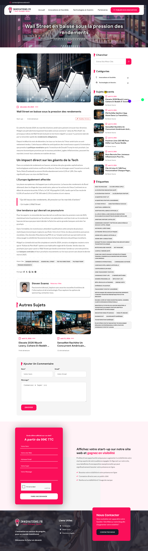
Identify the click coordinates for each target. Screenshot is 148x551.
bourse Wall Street (47, 261)
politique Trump (78, 261)
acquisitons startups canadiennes (106, 200)
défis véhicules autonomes (104, 282)
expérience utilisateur (102, 286)
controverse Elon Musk (103, 268)
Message (25, 380)
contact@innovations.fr (21, 2)
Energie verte (120, 282)
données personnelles (102, 279)
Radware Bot (99, 316)
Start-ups (68, 38)
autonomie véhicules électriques (106, 232)
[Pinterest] (35, 272)
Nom (23, 369)
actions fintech (100, 204)
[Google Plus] (30, 272)
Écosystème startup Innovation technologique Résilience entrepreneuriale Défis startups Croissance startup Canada (111, 325)
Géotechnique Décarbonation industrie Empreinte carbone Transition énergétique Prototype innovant (111, 294)
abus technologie (101, 187)
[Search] (128, 61)
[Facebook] (24, 272)
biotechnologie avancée (103, 247)
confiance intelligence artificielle (107, 265)
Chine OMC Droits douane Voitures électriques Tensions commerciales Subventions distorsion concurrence (111, 256)
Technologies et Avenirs (83, 10)
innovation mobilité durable (104, 313)
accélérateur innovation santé (105, 190)
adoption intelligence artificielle (106, 211)
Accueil (41, 10)
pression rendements (25, 265)
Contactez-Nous (107, 532)
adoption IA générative (102, 207)
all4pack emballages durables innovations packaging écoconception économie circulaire (111, 215)
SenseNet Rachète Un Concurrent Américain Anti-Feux (70, 344)
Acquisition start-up (102, 197)
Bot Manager (118, 247)
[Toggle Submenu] (127, 78)
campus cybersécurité (102, 251)
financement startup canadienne (106, 289)
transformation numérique (104, 320)
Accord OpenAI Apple (117, 187)
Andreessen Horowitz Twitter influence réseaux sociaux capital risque (111, 224)
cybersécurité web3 (119, 275)
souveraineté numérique (114, 316)
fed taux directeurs (63, 261)
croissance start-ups (102, 275)
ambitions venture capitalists (105, 219)
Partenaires (103, 10)
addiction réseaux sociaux (117, 204)
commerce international (103, 262)
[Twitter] (27, 272)
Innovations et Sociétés (58, 10)
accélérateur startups (120, 193)
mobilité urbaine (122, 313)
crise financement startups (104, 272)
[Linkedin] (32, 272)
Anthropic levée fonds (102, 228)
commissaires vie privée (122, 262)
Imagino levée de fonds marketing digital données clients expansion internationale (112, 301)
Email (57, 369)
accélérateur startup (102, 193)
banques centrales (32, 261)
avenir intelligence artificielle (105, 235)
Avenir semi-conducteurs (103, 238)
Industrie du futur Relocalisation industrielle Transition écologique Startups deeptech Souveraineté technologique (110, 307)
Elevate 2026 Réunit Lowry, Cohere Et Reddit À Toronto (34, 344)
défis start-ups (118, 279)
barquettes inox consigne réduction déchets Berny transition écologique (112, 243)
